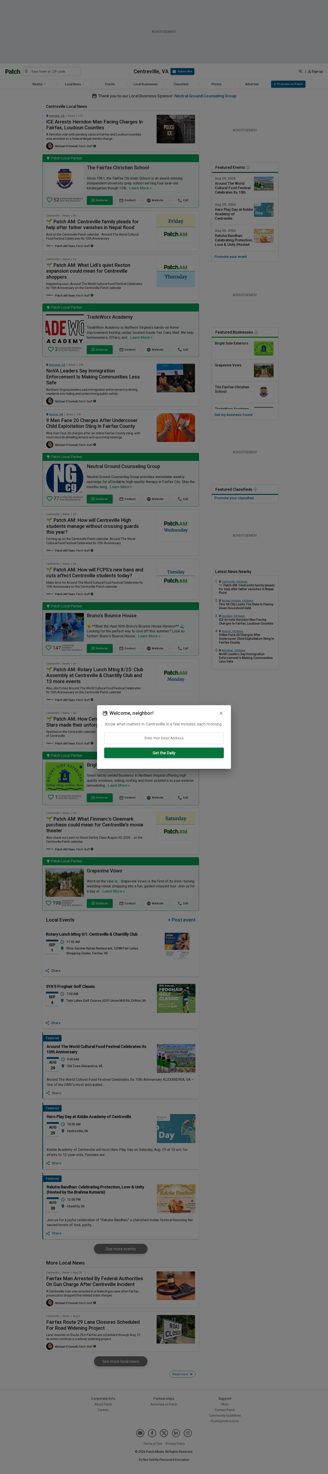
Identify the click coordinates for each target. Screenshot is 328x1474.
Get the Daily (164, 753)
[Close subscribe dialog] (221, 713)
